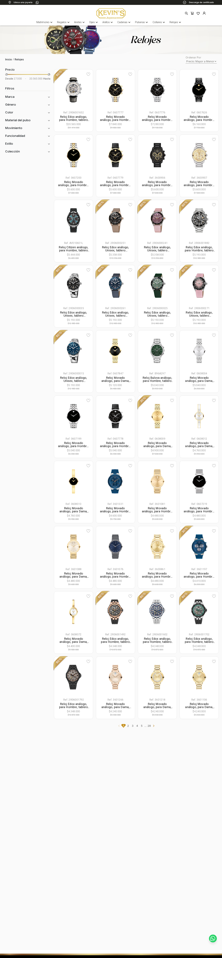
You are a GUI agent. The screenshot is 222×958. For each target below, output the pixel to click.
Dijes (94, 22)
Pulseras (142, 22)
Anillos (108, 22)
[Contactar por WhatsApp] (213, 938)
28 (149, 725)
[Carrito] (192, 13)
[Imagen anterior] (63, 90)
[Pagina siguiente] (153, 726)
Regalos (63, 22)
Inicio (8, 59)
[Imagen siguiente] (84, 90)
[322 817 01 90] (37, 2)
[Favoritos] (198, 13)
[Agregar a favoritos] (88, 74)
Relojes (176, 22)
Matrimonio (44, 22)
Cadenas (124, 22)
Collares (159, 22)
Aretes (79, 22)
